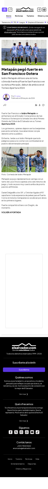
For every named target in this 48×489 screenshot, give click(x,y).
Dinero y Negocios (23, 469)
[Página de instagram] (21, 433)
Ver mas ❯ (23, 394)
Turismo (30, 16)
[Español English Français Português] (44, 10)
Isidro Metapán (29, 113)
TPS (15, 22)
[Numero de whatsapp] (27, 433)
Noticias (19, 16)
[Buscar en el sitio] (10, 10)
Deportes (32, 464)
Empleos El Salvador (36, 22)
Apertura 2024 (8, 124)
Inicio (8, 16)
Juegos (22, 22)
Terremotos (6, 22)
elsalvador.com (10, 32)
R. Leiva (17, 96)
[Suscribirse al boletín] (4, 10)
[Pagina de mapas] (39, 10)
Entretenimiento (18, 464)
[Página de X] (16, 433)
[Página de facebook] (10, 433)
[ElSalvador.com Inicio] (24, 9)
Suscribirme (24, 369)
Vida (37, 459)
